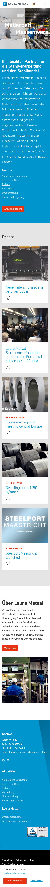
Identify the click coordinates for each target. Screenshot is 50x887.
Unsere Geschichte (12, 817)
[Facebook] (3, 760)
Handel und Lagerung (13, 197)
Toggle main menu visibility (47, 4)
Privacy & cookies (25, 860)
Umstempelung (10, 193)
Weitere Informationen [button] (15, 873)
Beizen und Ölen (10, 180)
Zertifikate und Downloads (15, 821)
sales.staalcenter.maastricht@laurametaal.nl (25, 752)
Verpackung (8, 188)
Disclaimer (7, 860)
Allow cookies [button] (15, 880)
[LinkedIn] (8, 760)
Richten (6, 184)
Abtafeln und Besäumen (14, 176)
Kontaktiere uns (14, 208)
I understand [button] (37, 881)
